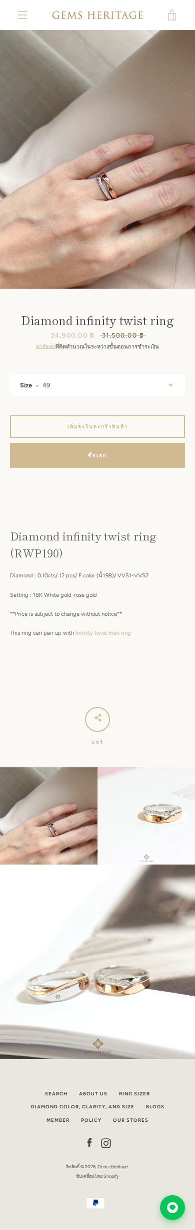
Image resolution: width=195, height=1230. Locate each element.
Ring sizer (134, 1093)
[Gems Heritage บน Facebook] (89, 1142)
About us (93, 1093)
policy (91, 1120)
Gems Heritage (113, 1166)
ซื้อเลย (97, 455)
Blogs (155, 1106)
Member (58, 1120)
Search (56, 1093)
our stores (130, 1120)
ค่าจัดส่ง (46, 346)
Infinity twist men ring (103, 632)
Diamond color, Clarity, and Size (82, 1106)
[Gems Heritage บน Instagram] (106, 1142)
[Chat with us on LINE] (172, 1207)
